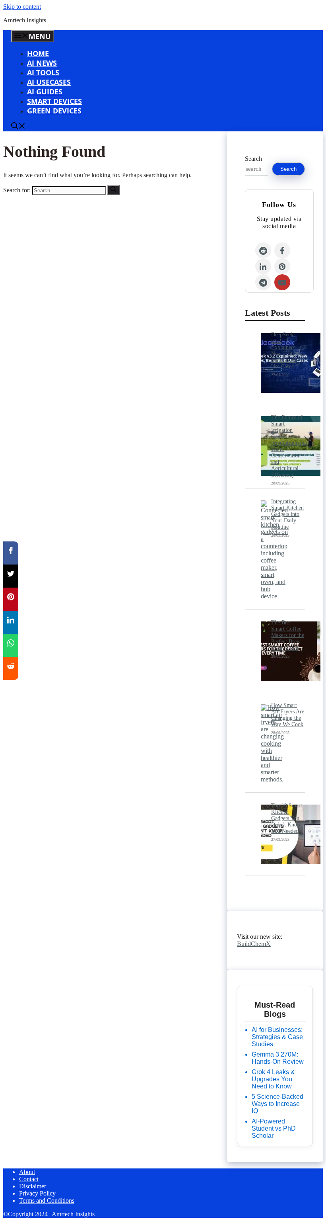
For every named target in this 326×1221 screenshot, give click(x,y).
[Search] (113, 190)
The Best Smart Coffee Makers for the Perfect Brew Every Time (287, 635)
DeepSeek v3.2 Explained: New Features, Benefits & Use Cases (287, 350)
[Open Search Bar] (18, 126)
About (27, 1171)
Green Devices (54, 110)
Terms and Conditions (46, 1200)
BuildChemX (254, 943)
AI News (42, 63)
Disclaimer (32, 1186)
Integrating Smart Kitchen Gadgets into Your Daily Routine (287, 514)
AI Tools (43, 72)
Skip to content (22, 6)
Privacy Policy (37, 1193)
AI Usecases (49, 82)
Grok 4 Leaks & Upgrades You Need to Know (273, 1079)
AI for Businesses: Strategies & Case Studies (277, 1036)
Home (38, 53)
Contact (29, 1179)
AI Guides (44, 91)
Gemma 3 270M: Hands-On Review (278, 1058)
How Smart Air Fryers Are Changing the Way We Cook (287, 714)
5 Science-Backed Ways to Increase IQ (277, 1103)
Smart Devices (54, 101)
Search (253, 158)
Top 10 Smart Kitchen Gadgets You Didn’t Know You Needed (286, 818)
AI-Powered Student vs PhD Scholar (274, 1128)
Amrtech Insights (24, 20)
